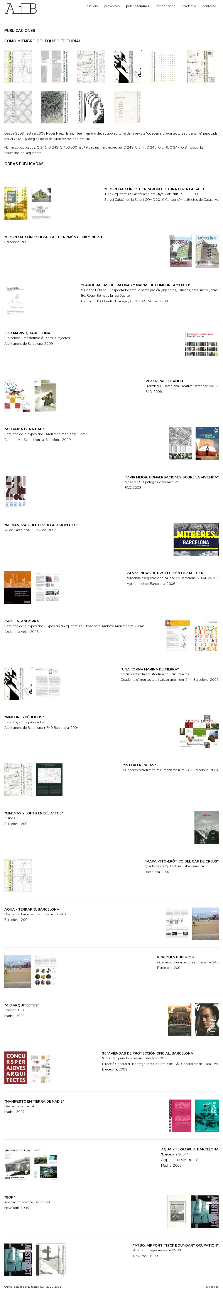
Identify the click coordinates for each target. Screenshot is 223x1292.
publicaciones (137, 6)
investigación (165, 6)
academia (189, 6)
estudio (92, 6)
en (212, 1287)
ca (207, 1287)
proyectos (112, 6)
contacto (209, 6)
